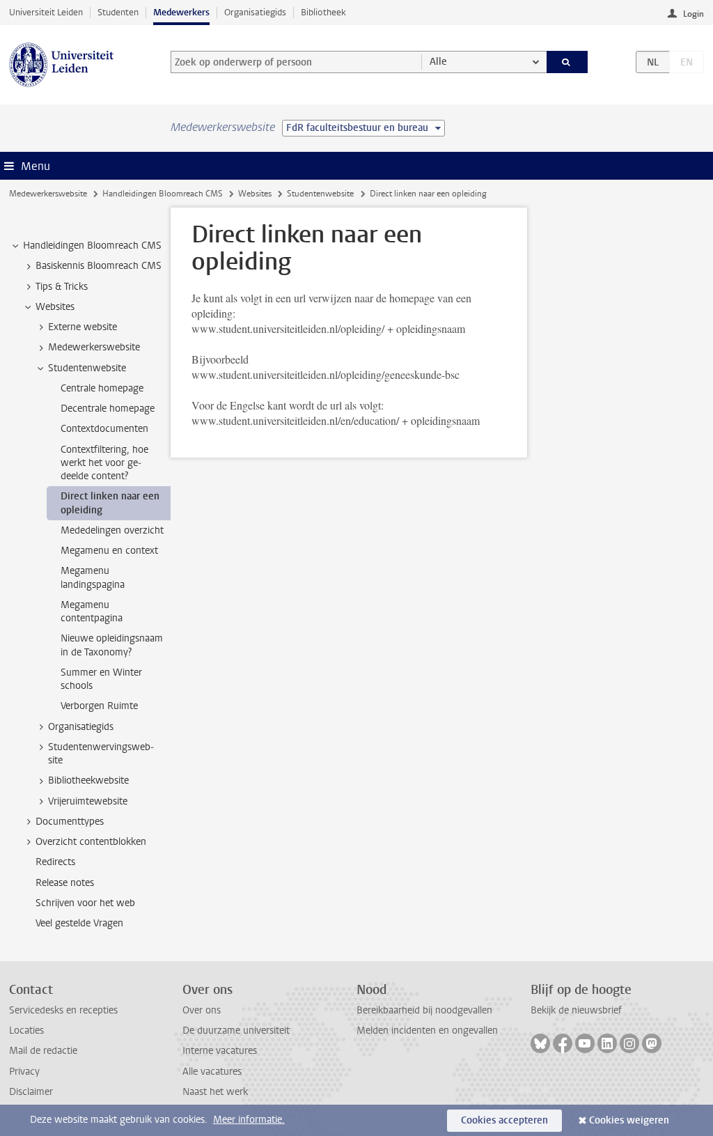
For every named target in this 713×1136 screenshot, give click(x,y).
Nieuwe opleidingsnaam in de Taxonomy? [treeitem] (112, 645)
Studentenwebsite (320, 193)
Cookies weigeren (629, 1120)
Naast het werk (215, 1091)
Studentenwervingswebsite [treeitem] (101, 753)
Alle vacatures (212, 1071)
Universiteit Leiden (46, 12)
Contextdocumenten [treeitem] (104, 428)
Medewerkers (181, 12)
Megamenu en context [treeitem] (109, 550)
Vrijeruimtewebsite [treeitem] (87, 801)
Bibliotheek (323, 12)
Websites (255, 193)
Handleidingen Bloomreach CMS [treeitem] (92, 245)
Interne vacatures (219, 1050)
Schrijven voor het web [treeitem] (85, 903)
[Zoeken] (567, 62)
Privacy (24, 1071)
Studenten (118, 12)
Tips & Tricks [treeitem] (62, 286)
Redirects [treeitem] (55, 862)
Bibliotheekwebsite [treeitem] (88, 780)
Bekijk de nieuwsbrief (576, 1010)
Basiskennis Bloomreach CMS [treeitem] (99, 265)
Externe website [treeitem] (82, 327)
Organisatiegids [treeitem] (80, 726)
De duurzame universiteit (236, 1030)
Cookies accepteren (504, 1120)
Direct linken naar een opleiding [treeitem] (110, 503)
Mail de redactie (43, 1050)
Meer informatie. (249, 1119)
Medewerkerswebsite (48, 193)
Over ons (201, 1010)
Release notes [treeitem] (65, 882)
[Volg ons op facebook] (562, 1043)
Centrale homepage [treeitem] (102, 388)
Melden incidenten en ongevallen (427, 1030)
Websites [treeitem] (55, 306)
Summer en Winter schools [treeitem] (101, 679)
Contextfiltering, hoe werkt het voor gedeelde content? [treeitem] (104, 463)
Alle (438, 61)
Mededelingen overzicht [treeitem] (112, 530)
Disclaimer (31, 1091)
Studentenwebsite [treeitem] (87, 368)
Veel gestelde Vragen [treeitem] (79, 923)
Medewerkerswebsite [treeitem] (94, 347)
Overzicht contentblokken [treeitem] (91, 841)
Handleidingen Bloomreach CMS (162, 193)
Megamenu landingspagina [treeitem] (93, 577)
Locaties (26, 1030)
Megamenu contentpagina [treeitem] (92, 611)
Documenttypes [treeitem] (70, 821)
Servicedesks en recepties (63, 1010)
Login (693, 14)
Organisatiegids (255, 12)
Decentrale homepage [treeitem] (108, 408)
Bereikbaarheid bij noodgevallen (424, 1010)
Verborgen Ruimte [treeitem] (99, 706)
